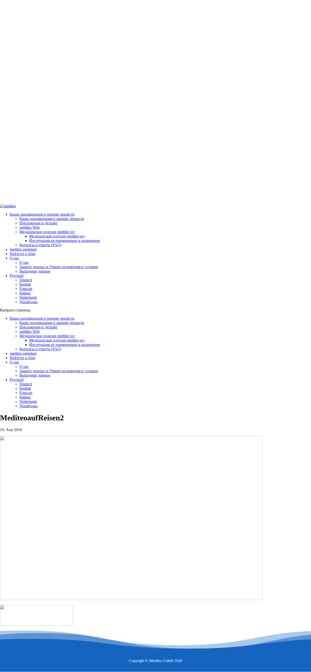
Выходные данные (34, 271)
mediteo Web (29, 227)
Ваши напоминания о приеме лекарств (42, 214)
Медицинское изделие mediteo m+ (47, 232)
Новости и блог (23, 254)
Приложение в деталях (38, 223)
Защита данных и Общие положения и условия (58, 267)
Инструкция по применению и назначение (64, 241)
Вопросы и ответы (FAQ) (40, 245)
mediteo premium (23, 249)
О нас (14, 258)
